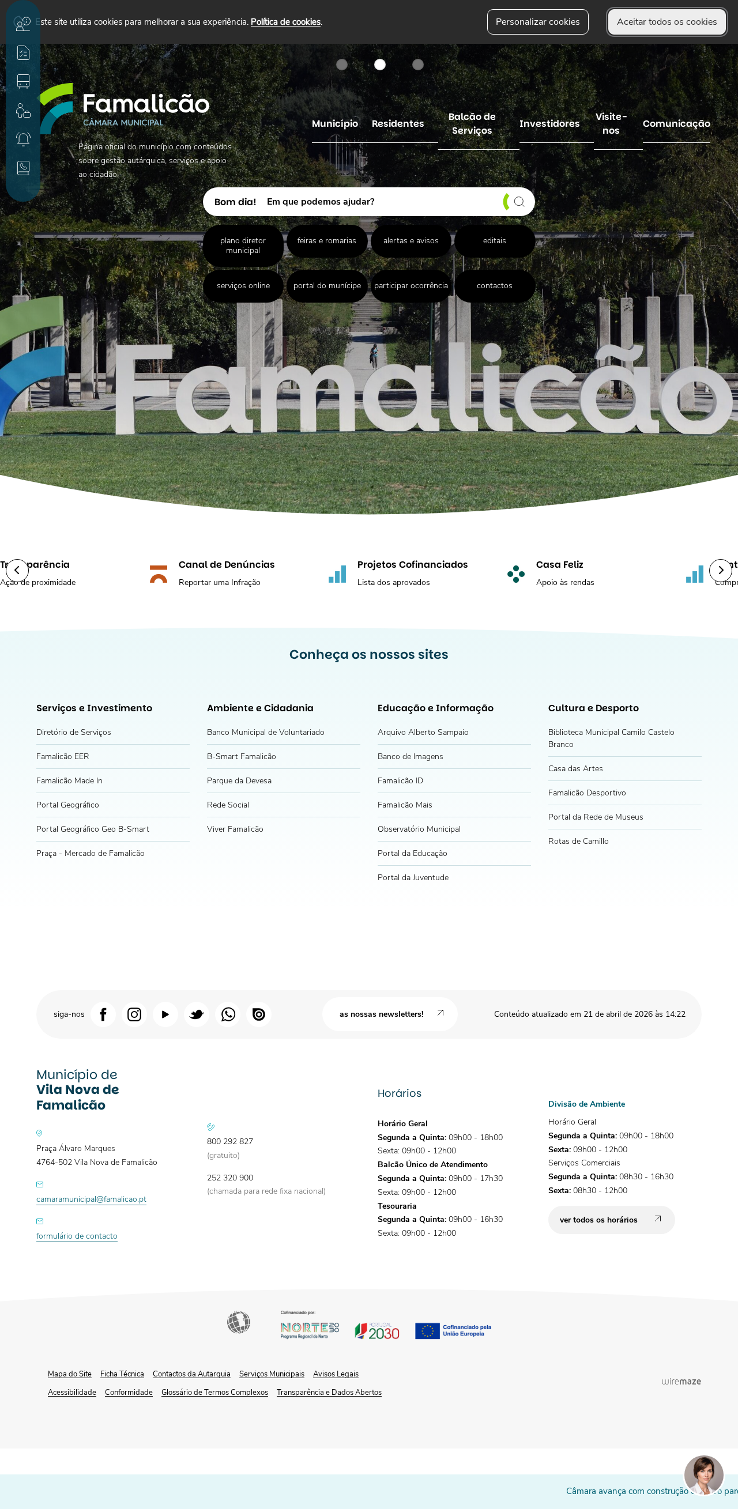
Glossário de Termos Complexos (214, 1392)
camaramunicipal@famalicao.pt (91, 1199)
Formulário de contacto (77, 1236)
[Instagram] (134, 1014)
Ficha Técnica (122, 1374)
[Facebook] (103, 1014)
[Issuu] (259, 1014)
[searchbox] (397, 201)
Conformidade (129, 1392)
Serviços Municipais (271, 1374)
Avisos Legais (336, 1374)
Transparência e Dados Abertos (329, 1392)
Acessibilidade (240, 1323)
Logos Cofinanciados (396, 1326)
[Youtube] (165, 1014)
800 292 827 (230, 1141)
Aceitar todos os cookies (667, 22)
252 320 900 (230, 1177)
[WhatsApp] (228, 1014)
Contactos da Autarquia (192, 1374)
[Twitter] (196, 1014)
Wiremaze (681, 1381)
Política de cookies (286, 22)
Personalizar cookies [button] (538, 22)
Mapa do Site (70, 1374)
